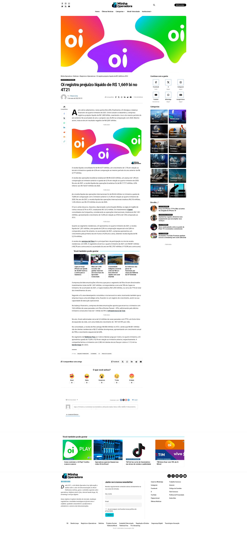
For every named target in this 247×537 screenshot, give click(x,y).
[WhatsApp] (168, 97)
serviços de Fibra (88, 241)
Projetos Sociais (97, 263)
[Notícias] (177, 191)
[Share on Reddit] (127, 97)
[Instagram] (65, 3)
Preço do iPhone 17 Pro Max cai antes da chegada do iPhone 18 (172, 209)
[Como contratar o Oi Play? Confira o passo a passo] (77, 450)
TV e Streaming (157, 193)
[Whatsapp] (69, 3)
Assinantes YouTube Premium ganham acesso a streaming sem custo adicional (172, 236)
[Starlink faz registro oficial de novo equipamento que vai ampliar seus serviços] (153, 217)
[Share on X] (118, 97)
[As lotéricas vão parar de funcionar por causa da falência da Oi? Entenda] (131, 259)
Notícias (173, 193)
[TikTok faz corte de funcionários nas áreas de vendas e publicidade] (138, 450)
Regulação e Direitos (132, 263)
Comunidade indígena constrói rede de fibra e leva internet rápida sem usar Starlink (114, 272)
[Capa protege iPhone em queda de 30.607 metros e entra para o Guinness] (81, 259)
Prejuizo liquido (106, 353)
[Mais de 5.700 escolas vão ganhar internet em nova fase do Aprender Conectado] (98, 259)
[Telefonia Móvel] (177, 176)
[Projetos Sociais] (159, 146)
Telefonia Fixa (89, 337)
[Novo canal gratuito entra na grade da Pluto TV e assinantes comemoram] (153, 227)
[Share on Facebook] (115, 97)
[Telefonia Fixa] (159, 176)
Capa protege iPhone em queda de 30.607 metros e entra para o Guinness (81, 271)
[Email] (130, 97)
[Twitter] (62, 6)
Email (107, 501)
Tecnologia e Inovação (78, 263)
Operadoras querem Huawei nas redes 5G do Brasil (107, 463)
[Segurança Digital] (159, 161)
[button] (154, 5)
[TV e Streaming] (159, 191)
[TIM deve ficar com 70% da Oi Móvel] (169, 450)
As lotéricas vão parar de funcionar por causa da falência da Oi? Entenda (131, 271)
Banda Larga (112, 263)
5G (153, 119)
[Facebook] (155, 84)
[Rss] (65, 6)
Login (136, 400)
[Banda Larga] (177, 116)
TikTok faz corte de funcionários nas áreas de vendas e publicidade (138, 463)
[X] (168, 84)
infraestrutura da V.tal (116, 311)
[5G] (159, 116)
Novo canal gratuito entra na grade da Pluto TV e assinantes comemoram (171, 228)
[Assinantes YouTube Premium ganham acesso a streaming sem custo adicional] (153, 235)
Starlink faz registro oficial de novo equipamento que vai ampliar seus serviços (171, 219)
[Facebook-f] (62, 3)
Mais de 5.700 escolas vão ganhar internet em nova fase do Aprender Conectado (97, 272)
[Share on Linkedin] (124, 97)
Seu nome (108, 494)
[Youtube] (69, 6)
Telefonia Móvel (176, 178)
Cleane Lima (74, 96)
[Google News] (180, 97)
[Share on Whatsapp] (121, 97)
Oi (99, 353)
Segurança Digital (158, 163)
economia (93, 353)
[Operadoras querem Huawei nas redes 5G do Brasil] (108, 450)
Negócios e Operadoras (67, 79)
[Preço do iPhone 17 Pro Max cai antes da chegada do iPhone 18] (153, 208)
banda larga (76, 345)
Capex (130, 209)
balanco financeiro (83, 353)
